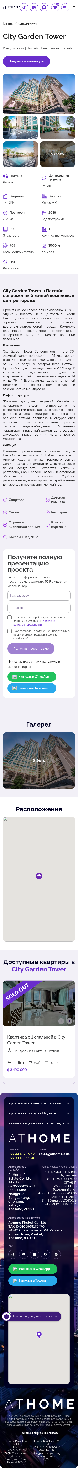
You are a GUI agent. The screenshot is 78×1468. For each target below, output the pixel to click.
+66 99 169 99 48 (21, 1158)
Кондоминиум (27, 23)
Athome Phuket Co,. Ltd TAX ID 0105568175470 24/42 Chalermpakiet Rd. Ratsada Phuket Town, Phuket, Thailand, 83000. (35, 1230)
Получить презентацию (26, 61)
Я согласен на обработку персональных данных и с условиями (39, 621)
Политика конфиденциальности (39, 1433)
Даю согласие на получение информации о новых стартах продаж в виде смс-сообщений (41, 634)
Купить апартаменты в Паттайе (34, 1103)
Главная (8, 23)
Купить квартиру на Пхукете (32, 1113)
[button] (39, 1335)
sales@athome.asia (54, 1154)
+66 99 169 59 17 (21, 1154)
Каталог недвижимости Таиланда (36, 1123)
